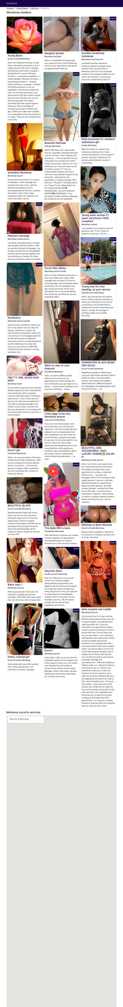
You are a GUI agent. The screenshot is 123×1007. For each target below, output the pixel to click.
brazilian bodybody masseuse (93, 55)
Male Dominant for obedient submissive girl (98, 141)
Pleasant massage (18, 235)
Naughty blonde (54, 53)
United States (22, 8)
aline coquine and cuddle (96, 609)
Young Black (15, 55)
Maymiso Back (53, 570)
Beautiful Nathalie (55, 142)
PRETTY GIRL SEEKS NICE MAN (23, 379)
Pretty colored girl (18, 656)
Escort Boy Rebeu (55, 268)
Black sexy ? (15, 584)
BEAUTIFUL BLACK (19, 505)
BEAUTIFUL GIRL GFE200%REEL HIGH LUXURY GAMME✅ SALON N (98, 452)
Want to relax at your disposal (57, 367)
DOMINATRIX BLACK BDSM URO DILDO (98, 364)
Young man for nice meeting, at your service (96, 288)
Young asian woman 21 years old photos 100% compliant (95, 218)
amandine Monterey (19, 172)
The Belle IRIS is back (57, 528)
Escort (48, 650)
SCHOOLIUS (12, 3)
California (34, 8)
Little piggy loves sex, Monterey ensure (58, 415)
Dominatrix (14, 317)
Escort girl (14, 450)
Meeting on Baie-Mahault (97, 524)
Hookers (10, 8)
